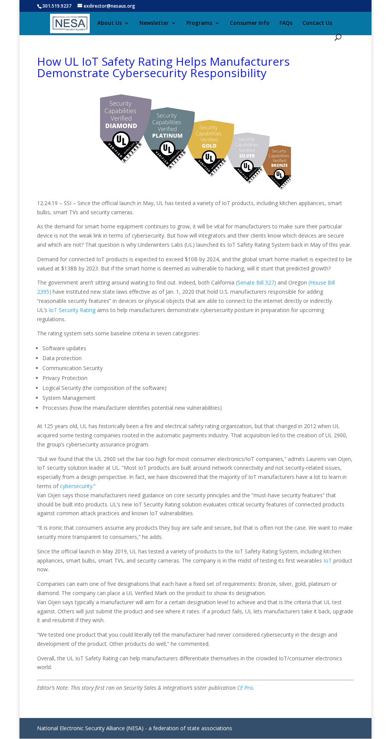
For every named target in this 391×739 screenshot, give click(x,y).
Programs (199, 23)
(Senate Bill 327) (256, 282)
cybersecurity (76, 486)
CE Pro (245, 687)
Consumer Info (250, 23)
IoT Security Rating (72, 310)
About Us (109, 23)
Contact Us (317, 23)
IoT (327, 560)
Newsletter (154, 23)
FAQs (286, 23)
